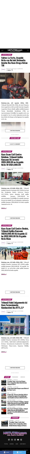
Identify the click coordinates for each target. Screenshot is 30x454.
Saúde (17, 444)
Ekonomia (12, 444)
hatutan (9, 70)
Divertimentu (23, 444)
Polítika (6, 444)
